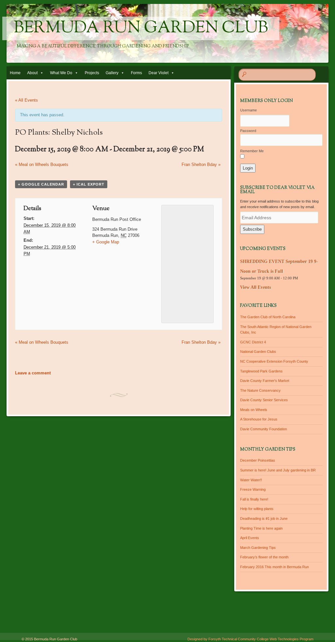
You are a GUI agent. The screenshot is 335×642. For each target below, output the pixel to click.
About (32, 73)
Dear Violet (158, 73)
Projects (92, 73)
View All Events (255, 287)
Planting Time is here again (261, 528)
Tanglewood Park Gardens (261, 371)
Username (248, 110)
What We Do (61, 73)
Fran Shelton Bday (201, 164)
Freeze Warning (253, 489)
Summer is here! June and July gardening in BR (278, 470)
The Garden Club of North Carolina (267, 317)
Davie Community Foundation (263, 429)
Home (15, 73)
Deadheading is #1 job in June (264, 518)
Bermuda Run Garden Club (141, 28)
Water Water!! (251, 480)
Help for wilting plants (256, 509)
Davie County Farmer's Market (264, 381)
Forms (136, 73)
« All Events (26, 100)
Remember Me (252, 151)
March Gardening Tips (258, 548)
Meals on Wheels (253, 410)
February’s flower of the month (264, 557)
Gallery (112, 73)
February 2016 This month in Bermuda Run (274, 567)
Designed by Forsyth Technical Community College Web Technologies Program (250, 639)
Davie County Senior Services (264, 400)
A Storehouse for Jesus (258, 419)
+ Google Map (105, 241)
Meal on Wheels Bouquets (41, 164)
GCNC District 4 (253, 342)
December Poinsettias (257, 460)
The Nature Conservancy (260, 390)
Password (248, 131)
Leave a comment (33, 372)
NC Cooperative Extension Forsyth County (274, 361)
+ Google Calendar (41, 184)
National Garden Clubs (258, 352)
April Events (249, 538)
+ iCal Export (88, 184)
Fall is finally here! (254, 499)
